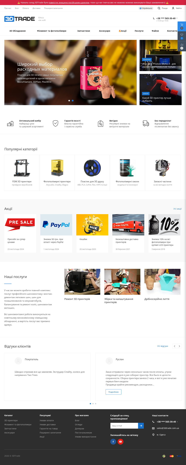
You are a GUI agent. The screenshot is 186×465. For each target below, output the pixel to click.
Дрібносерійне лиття (156, 299)
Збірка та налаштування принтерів (118, 300)
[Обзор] (161, 89)
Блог (77, 420)
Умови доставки (48, 424)
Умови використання (85, 436)
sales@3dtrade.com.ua (168, 428)
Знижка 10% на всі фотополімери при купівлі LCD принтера (162, 242)
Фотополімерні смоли (127, 181)
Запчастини (10, 428)
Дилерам (79, 428)
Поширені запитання (50, 432)
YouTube (120, 442)
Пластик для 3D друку (92, 181)
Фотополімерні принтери (57, 181)
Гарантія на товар (49, 428)
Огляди (78, 424)
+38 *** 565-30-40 (166, 18)
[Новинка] (161, 55)
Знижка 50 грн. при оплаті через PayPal (53, 240)
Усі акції (178, 208)
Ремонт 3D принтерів (77, 299)
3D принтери (11, 420)
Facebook (113, 442)
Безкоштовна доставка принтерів (127, 240)
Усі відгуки (162, 346)
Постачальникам (83, 432)
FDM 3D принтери (22, 181)
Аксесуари (9, 432)
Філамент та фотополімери (17, 424)
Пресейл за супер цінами (16, 240)
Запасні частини (162, 181)
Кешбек (83, 239)
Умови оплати (47, 420)
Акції (42, 436)
